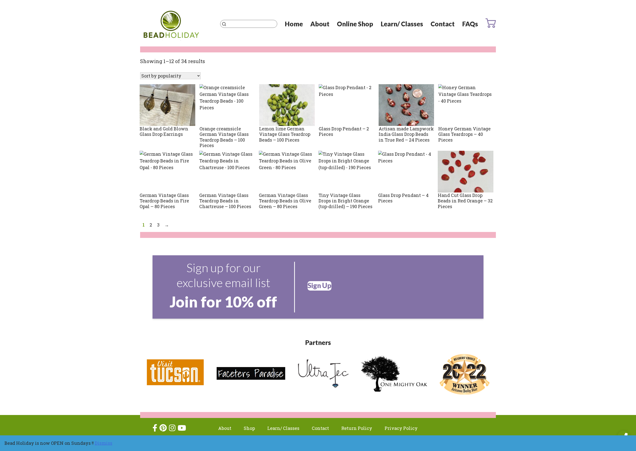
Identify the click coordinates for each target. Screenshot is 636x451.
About (319, 24)
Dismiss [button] (103, 443)
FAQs (470, 24)
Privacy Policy (401, 428)
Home (294, 24)
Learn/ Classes (402, 24)
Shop (249, 428)
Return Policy (356, 428)
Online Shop (355, 24)
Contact (443, 24)
